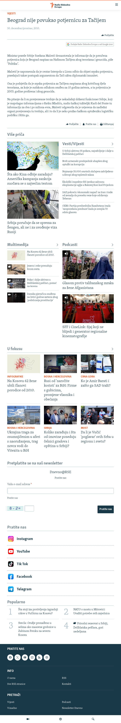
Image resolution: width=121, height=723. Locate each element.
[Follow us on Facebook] (10, 658)
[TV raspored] (47, 658)
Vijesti (11, 13)
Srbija (48, 428)
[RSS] (39, 658)
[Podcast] (60, 719)
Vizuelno (12, 708)
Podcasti (69, 245)
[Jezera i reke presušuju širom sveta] (16, 269)
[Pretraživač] (93, 719)
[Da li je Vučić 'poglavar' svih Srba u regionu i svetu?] (97, 415)
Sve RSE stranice (16, 684)
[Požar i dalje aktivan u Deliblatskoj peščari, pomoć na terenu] (16, 283)
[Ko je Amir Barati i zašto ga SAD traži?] (97, 363)
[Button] (107, 35)
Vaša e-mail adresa (19, 484)
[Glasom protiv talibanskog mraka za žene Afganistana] (88, 264)
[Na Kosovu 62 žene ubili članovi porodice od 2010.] (16, 255)
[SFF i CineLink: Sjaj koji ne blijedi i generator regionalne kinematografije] (88, 308)
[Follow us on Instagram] (32, 658)
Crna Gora (88, 376)
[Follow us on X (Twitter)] (17, 658)
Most (84, 428)
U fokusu (14, 349)
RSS (64, 678)
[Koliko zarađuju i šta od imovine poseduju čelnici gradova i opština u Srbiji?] (60, 415)
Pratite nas (105, 509)
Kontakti (66, 684)
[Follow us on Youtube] (25, 658)
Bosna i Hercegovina (57, 376)
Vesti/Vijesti (73, 144)
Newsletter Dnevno (72, 708)
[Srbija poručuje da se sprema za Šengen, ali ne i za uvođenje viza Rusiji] (33, 204)
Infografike (15, 376)
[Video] (28, 719)
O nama (11, 678)
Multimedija (18, 245)
